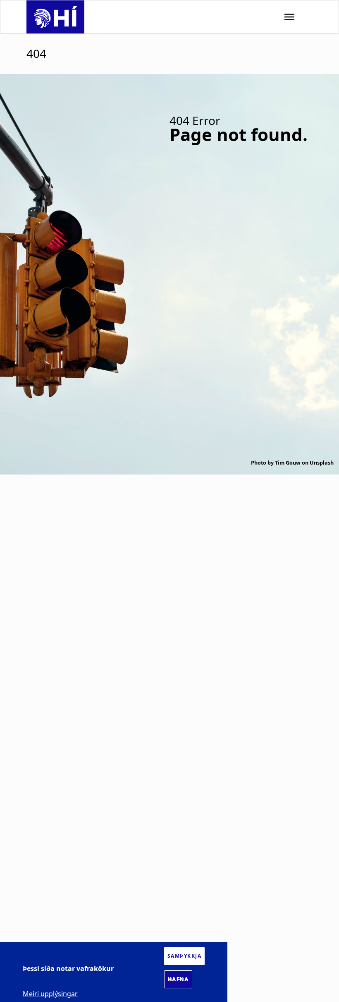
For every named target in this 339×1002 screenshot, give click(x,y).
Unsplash (322, 462)
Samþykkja (184, 955)
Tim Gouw (288, 462)
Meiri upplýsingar (50, 993)
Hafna (178, 979)
